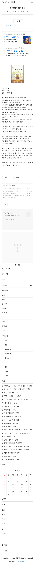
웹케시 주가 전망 (24, 389)
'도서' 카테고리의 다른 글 (13, 26)
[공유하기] (9, 177)
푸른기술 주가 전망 (10, 437)
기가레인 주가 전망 (10, 427)
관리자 (4, 533)
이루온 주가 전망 (10, 403)
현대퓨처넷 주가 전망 (11, 430)
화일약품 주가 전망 (10, 386)
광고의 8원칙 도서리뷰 (8, 193)
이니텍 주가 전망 (23, 450)
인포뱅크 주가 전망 (10, 399)
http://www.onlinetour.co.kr (13, 34)
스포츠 (4, 330)
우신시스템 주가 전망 (12, 396)
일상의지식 (5, 304)
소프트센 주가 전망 (25, 399)
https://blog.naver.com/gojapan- (15, 48)
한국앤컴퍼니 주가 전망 (11, 413)
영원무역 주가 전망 (24, 446)
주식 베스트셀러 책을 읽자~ (9, 198)
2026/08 (17, 470)
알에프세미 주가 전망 (11, 440)
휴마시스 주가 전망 (11, 420)
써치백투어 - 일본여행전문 (14, 51)
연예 (3, 321)
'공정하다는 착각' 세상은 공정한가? (11, 188)
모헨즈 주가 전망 (9, 450)
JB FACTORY (22, 561)
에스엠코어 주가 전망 (11, 392)
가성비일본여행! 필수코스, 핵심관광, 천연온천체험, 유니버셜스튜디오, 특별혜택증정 (11, 41)
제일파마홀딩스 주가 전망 (12, 416)
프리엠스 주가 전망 (10, 457)
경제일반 (4, 326)
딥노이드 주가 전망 (10, 389)
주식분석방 (5, 308)
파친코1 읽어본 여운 (17, 8)
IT (3, 317)
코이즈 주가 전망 (10, 433)
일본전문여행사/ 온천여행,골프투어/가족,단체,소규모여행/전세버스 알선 (16, 55)
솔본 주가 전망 (25, 433)
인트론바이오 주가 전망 (11, 460)
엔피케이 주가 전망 (10, 410)
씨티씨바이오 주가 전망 (11, 423)
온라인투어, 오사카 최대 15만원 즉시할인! (11, 37)
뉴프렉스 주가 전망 (25, 386)
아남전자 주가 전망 (11, 407)
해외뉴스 (4, 313)
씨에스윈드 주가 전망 (12, 453)
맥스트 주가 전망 (26, 430)
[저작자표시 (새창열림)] (23, 177)
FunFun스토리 (9, 213)
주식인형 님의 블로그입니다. (12, 215)
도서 (18, 11)
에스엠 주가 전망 (9, 446)
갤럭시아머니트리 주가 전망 (13, 443)
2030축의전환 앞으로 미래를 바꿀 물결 (12, 195)
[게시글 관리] (11, 177)
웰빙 (3, 299)
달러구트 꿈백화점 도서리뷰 (9, 191)
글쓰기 (4, 538)
